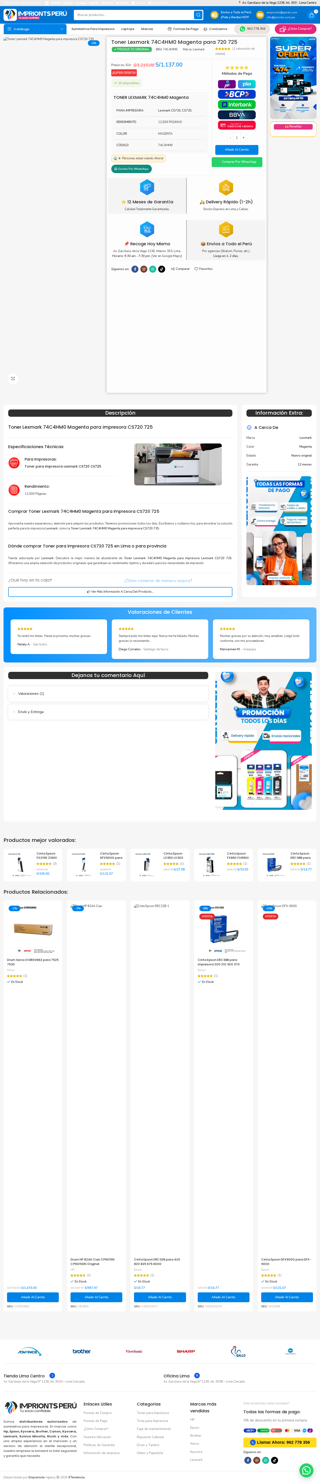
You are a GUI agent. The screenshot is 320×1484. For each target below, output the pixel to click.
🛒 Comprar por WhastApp (237, 162)
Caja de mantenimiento (154, 1429)
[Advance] (30, 1351)
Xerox (11, 970)
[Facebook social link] (134, 269)
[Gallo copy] (238, 1351)
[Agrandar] (13, 379)
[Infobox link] (29, 1376)
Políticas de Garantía (99, 1445)
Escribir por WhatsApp (133, 169)
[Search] (198, 15)
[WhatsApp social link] (152, 269)
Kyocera (196, 1452)
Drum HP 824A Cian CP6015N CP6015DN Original (93, 1261)
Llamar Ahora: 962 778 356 (283, 1442)
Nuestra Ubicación (97, 1437)
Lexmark (199, 49)
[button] (237, 162)
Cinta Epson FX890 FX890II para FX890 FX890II (238, 860)
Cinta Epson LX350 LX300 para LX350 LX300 (173, 860)
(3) (55, 863)
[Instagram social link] (143, 269)
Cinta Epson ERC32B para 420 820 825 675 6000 (157, 1261)
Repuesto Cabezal (150, 1437)
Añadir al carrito (237, 150)
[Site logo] (35, 15)
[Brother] (82, 1351)
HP (72, 1270)
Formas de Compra (98, 1413)
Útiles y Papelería (150, 1453)
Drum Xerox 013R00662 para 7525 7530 (33, 962)
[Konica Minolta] (290, 1351)
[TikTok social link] (161, 269)
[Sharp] (186, 1351)
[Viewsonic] (134, 1351)
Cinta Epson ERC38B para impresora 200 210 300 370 (219, 962)
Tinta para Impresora (152, 1421)
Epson (138, 1270)
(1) (118, 863)
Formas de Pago (96, 1421)
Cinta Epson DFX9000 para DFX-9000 (111, 857)
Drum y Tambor (148, 1445)
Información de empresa (101, 1453)
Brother (195, 1435)
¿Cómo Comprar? (300, 29)
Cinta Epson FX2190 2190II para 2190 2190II (47, 860)
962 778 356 (256, 29)
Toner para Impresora (153, 1413)
